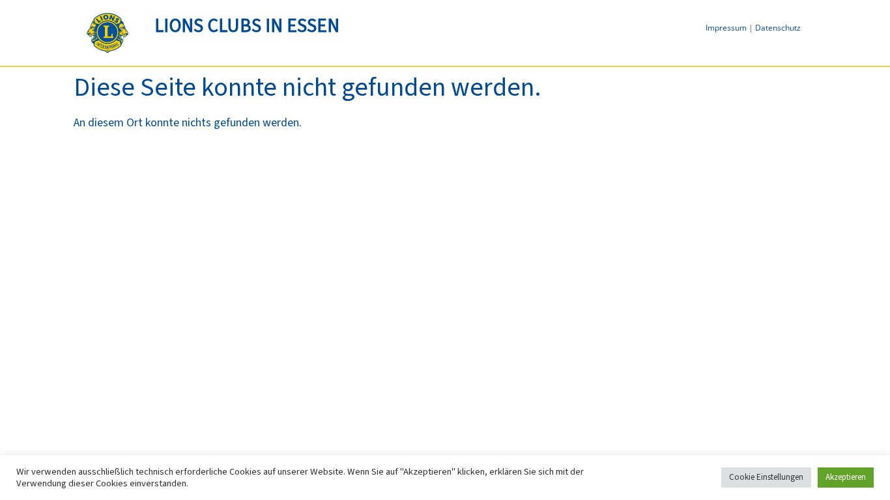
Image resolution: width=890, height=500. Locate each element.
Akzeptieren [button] (845, 477)
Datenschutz (778, 27)
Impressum (726, 27)
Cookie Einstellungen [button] (766, 477)
